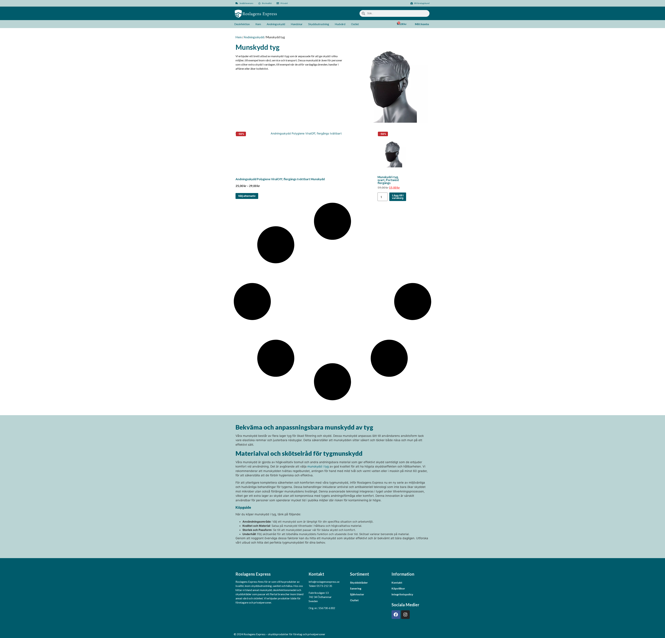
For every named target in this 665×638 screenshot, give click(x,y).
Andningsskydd (276, 24)
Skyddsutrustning (318, 24)
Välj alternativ (247, 196)
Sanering (355, 588)
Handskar (297, 24)
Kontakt (397, 582)
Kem (258, 24)
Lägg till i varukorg (398, 197)
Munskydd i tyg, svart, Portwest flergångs (388, 180)
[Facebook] (396, 614)
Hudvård (340, 24)
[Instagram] (405, 614)
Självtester (357, 594)
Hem (239, 37)
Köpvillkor (398, 588)
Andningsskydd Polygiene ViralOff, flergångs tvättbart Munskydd (280, 179)
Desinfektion (242, 24)
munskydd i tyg (318, 466)
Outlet (355, 24)
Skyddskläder (359, 582)
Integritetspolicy (402, 594)
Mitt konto (422, 24)
